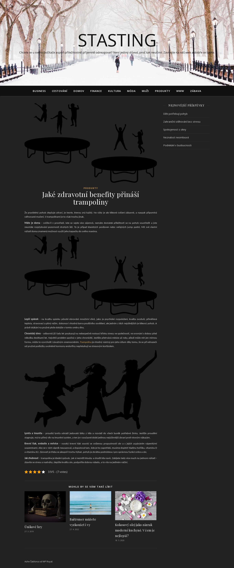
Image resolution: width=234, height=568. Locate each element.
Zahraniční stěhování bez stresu (181, 121)
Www (180, 91)
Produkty (162, 91)
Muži (145, 91)
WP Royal (47, 561)
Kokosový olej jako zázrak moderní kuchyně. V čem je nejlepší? (135, 530)
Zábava (195, 91)
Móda (131, 91)
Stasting (117, 39)
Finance (96, 91)
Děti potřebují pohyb (175, 113)
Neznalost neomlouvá (176, 137)
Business (39, 91)
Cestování (59, 91)
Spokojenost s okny (174, 129)
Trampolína (85, 342)
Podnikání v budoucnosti (177, 145)
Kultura (114, 91)
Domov (78, 91)
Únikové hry (33, 527)
